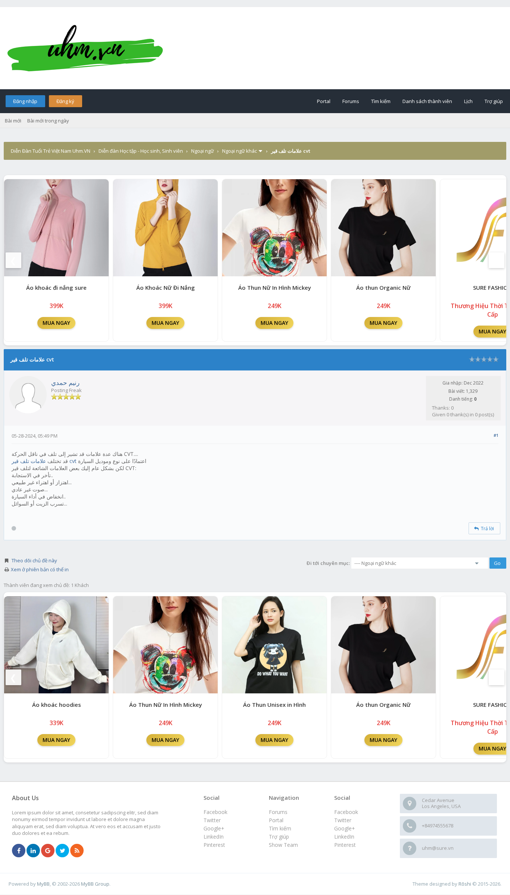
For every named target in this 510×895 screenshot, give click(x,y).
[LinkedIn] (33, 851)
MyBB (43, 883)
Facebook (346, 811)
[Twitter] (62, 851)
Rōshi (464, 883)
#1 (496, 435)
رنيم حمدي (65, 382)
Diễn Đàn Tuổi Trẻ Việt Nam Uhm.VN (50, 150)
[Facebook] (18, 851)
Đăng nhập (25, 101)
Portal (323, 101)
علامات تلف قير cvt (44, 460)
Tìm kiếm (381, 101)
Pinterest (345, 844)
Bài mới (13, 120)
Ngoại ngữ (202, 150)
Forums (350, 101)
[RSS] (77, 851)
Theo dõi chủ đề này (34, 560)
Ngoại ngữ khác (239, 150)
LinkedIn (344, 836)
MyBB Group (95, 883)
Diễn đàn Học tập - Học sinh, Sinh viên (141, 150)
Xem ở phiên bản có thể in (40, 569)
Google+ (344, 828)
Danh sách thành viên (427, 101)
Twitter (342, 820)
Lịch (468, 101)
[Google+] (48, 851)
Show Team (283, 844)
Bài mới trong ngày (48, 120)
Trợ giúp (494, 101)
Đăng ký (65, 101)
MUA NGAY (56, 322)
